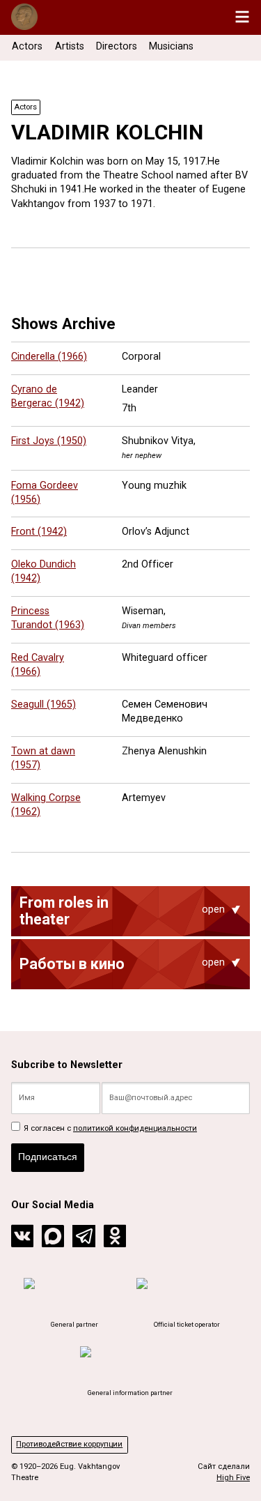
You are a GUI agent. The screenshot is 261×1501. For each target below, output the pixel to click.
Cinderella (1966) (49, 357)
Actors (27, 46)
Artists (69, 46)
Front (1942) (39, 532)
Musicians (171, 46)
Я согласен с (109, 1128)
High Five (233, 1477)
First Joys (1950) (48, 441)
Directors (116, 46)
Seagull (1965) (43, 704)
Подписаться (47, 1156)
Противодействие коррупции (69, 1444)
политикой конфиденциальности (135, 1128)
